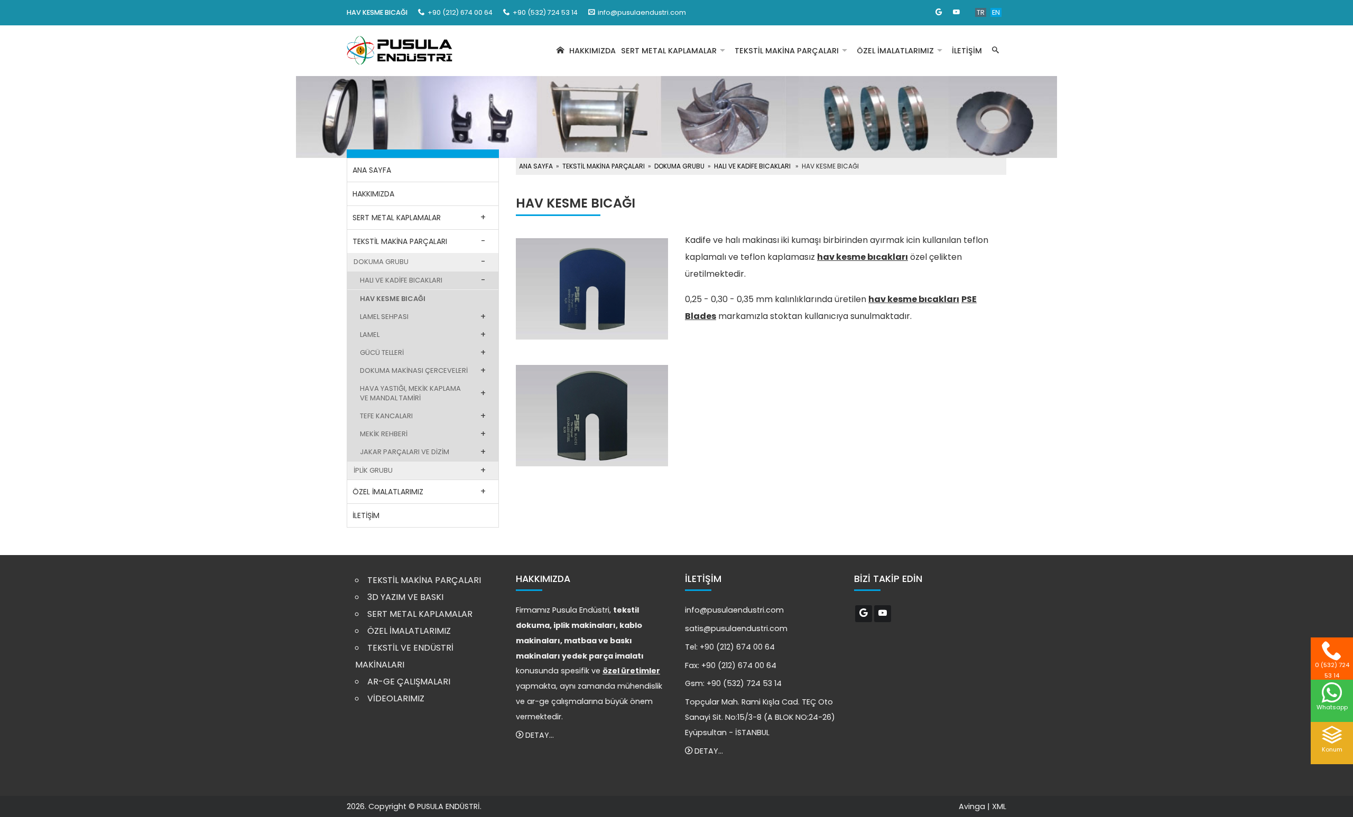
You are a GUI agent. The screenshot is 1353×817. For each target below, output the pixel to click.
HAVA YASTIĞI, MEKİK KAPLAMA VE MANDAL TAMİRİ (410, 393)
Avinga (972, 806)
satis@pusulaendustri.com (736, 628)
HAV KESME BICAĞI (392, 299)
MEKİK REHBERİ (383, 434)
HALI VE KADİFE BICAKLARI (401, 280)
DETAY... (538, 735)
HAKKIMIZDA (592, 50)
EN (996, 12)
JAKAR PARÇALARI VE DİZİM (404, 452)
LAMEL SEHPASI (384, 317)
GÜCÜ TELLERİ (382, 353)
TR (981, 12)
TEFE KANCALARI (386, 416)
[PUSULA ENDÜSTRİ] (399, 51)
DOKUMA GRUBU (381, 262)
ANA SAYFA (372, 170)
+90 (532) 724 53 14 (744, 683)
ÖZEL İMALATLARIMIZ (895, 50)
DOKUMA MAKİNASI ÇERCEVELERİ (414, 370)
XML (999, 806)
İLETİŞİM (967, 50)
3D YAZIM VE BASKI (405, 597)
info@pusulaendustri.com (642, 12)
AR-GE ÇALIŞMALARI (408, 681)
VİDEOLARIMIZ (395, 698)
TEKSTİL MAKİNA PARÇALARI (787, 50)
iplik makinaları (584, 625)
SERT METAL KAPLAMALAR (669, 50)
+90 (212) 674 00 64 (737, 647)
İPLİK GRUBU (373, 470)
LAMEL (369, 335)
